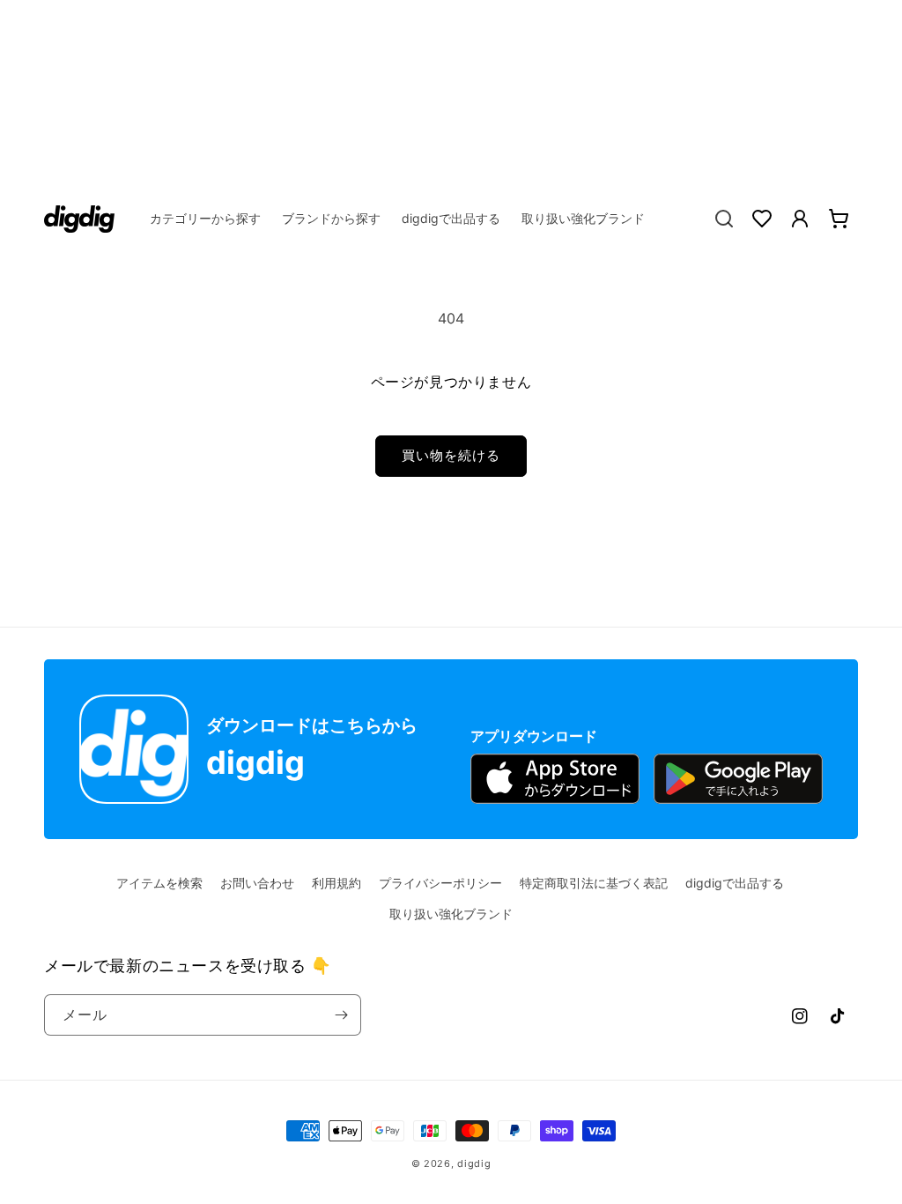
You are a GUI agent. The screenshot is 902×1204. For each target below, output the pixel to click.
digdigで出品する (734, 882)
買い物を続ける (451, 455)
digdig (474, 1163)
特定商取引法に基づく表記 (594, 882)
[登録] (341, 1015)
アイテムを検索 (159, 882)
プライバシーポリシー (440, 882)
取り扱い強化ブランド (451, 913)
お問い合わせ (257, 882)
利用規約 (336, 882)
